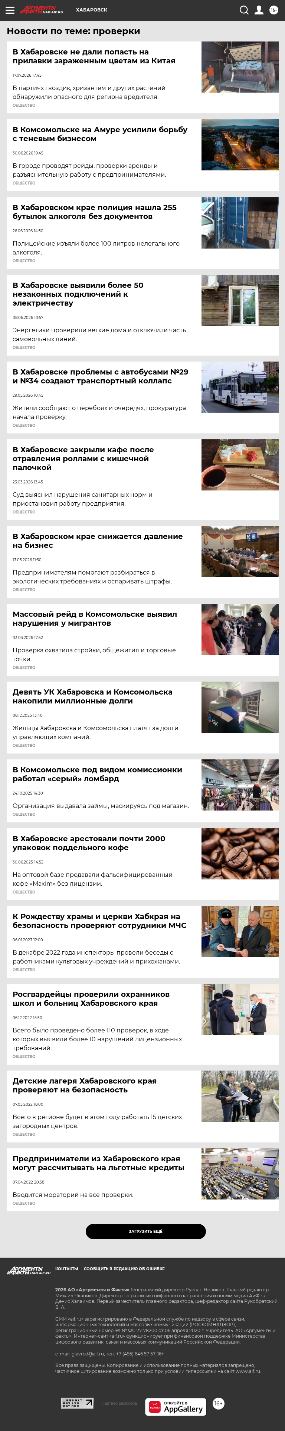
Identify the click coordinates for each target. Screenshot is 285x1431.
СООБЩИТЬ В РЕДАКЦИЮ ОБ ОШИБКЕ (124, 1269)
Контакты (66, 1269)
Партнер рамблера (119, 1403)
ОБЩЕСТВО (24, 105)
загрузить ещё (146, 1231)
